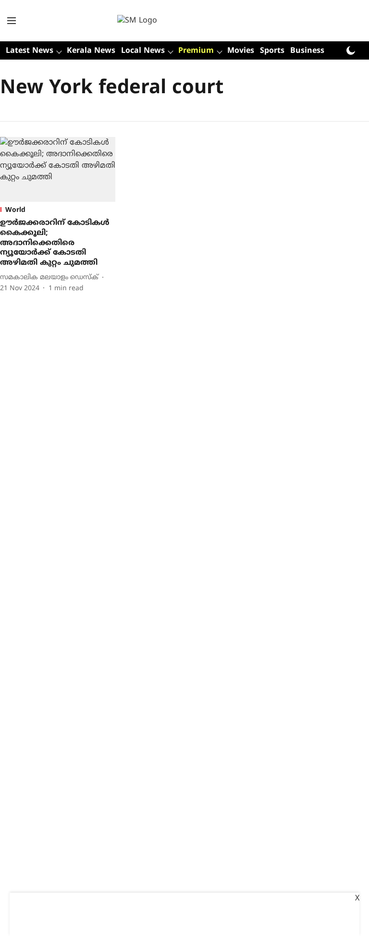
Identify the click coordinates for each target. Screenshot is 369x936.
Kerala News (91, 51)
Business (307, 51)
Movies (240, 51)
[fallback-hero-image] (57, 169)
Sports (272, 51)
